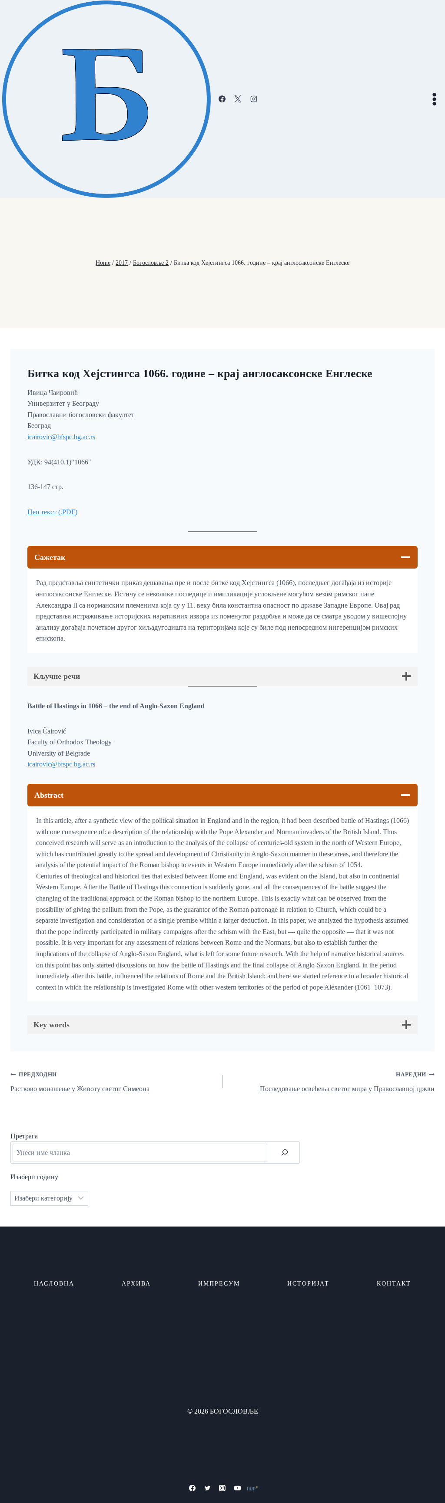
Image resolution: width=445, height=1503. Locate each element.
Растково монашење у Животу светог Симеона (79, 1082)
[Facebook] (222, 99)
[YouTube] (237, 1488)
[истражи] (285, 1152)
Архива (136, 1283)
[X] (238, 99)
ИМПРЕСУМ (219, 1283)
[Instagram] (254, 99)
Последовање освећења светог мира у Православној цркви (347, 1082)
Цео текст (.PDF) (52, 512)
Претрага (24, 1136)
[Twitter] (207, 1488)
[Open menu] (434, 99)
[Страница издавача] (252, 1488)
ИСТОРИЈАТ (308, 1283)
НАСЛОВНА (54, 1283)
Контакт (394, 1283)
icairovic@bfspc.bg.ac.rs (61, 437)
